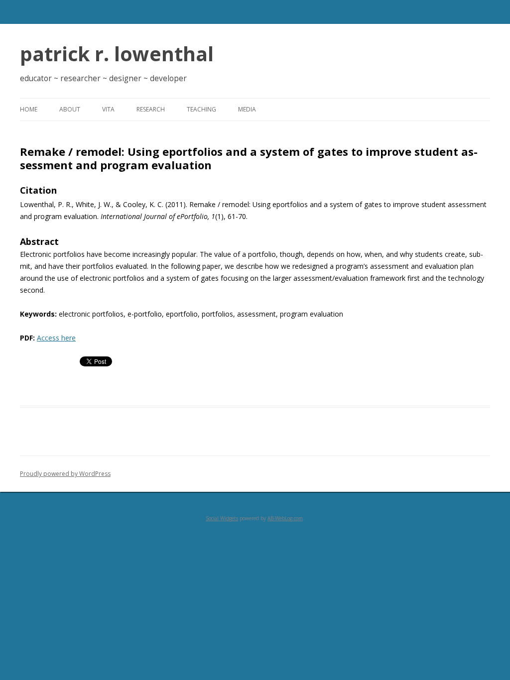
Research (150, 109)
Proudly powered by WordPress (65, 473)
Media (247, 109)
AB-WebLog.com (285, 518)
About (69, 109)
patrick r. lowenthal (117, 53)
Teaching (201, 109)
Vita (108, 109)
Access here (56, 337)
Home (28, 109)
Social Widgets (222, 518)
